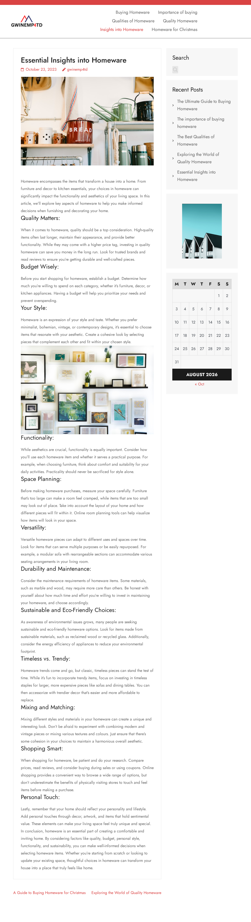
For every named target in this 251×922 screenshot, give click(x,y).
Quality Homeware (180, 21)
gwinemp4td (77, 69)
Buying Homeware (133, 12)
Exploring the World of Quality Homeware (126, 892)
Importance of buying (177, 12)
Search (180, 57)
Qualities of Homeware (133, 21)
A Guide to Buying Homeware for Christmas (49, 892)
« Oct (199, 384)
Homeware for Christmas (174, 29)
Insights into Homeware (121, 29)
